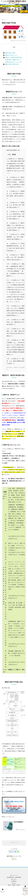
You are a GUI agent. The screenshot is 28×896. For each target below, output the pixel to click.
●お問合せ (14, 881)
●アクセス (14, 879)
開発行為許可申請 (10, 53)
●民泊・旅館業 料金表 (14, 885)
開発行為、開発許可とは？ (14, 59)
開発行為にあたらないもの (14, 62)
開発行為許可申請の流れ (12, 64)
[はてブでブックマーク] (15, 851)
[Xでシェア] (10, 851)
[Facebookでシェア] (13, 851)
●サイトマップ (14, 875)
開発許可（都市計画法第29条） (14, 57)
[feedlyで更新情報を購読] (13, 859)
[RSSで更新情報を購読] (15, 859)
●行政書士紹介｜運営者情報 (14, 877)
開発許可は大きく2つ (11, 55)
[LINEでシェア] (18, 851)
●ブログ (14, 883)
